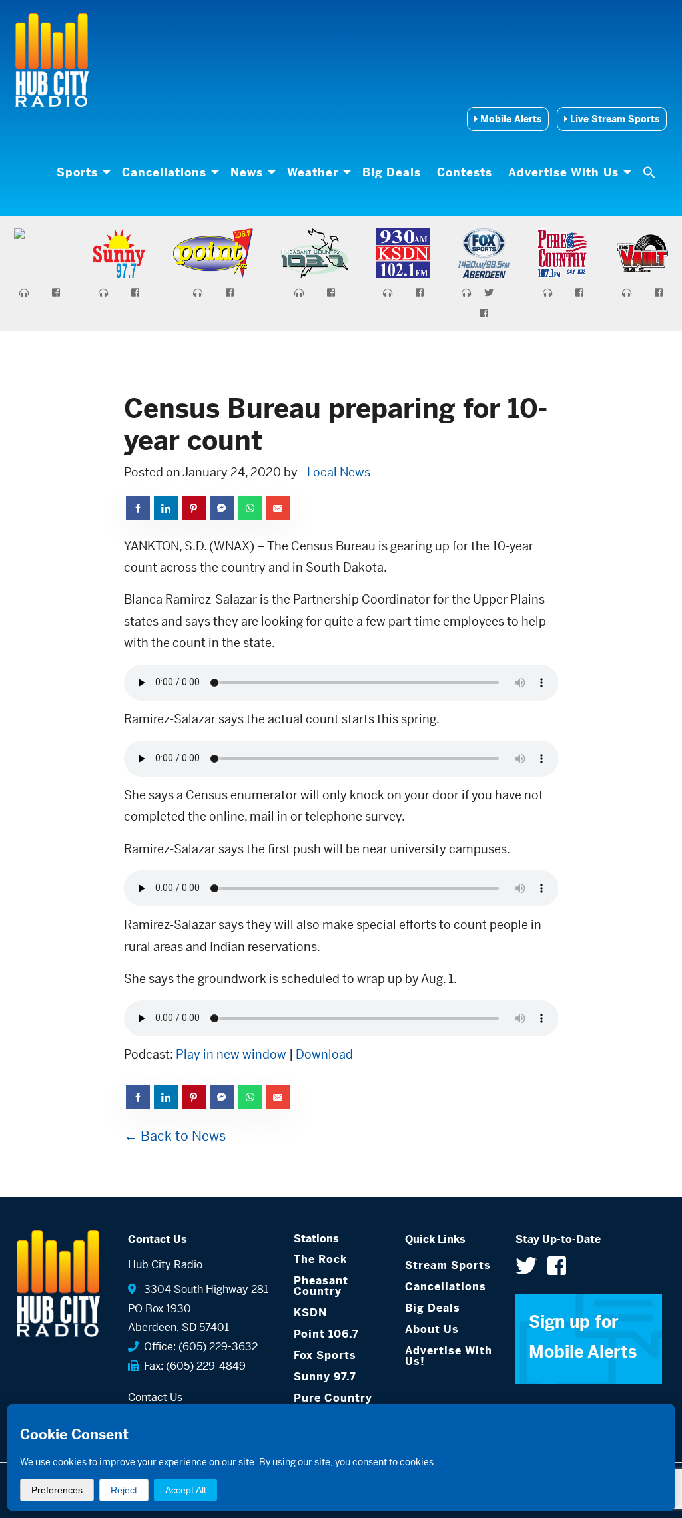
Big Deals (391, 172)
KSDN (310, 1313)
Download (324, 1054)
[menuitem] (81, 172)
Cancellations (164, 172)
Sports (77, 172)
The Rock (320, 1259)
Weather (312, 172)
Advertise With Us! (448, 1356)
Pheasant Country (321, 1286)
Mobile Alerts (509, 119)
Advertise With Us (563, 172)
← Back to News (175, 1136)
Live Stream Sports (613, 119)
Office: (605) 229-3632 (198, 1347)
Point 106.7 (326, 1334)
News (246, 172)
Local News (338, 472)
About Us (432, 1329)
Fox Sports (325, 1355)
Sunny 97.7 (325, 1377)
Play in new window (231, 1054)
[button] (651, 172)
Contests (464, 172)
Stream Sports (448, 1265)
